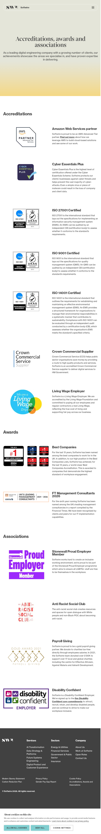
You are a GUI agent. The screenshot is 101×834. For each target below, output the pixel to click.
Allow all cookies (17, 828)
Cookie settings (61, 828)
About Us (80, 747)
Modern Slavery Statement (13, 778)
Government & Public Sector (61, 756)
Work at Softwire (83, 751)
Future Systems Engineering (34, 759)
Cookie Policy (75, 778)
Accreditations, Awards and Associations (81, 783)
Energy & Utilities (59, 747)
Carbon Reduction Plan (12, 782)
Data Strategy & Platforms (34, 752)
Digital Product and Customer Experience (37, 766)
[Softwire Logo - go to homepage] (14, 740)
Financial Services (60, 751)
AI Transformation (35, 747)
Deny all (40, 828)
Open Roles (81, 754)
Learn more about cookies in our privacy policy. (70, 821)
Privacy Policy (41, 778)
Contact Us (81, 758)
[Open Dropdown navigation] (93, 7)
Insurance (55, 761)
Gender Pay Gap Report (46, 782)
